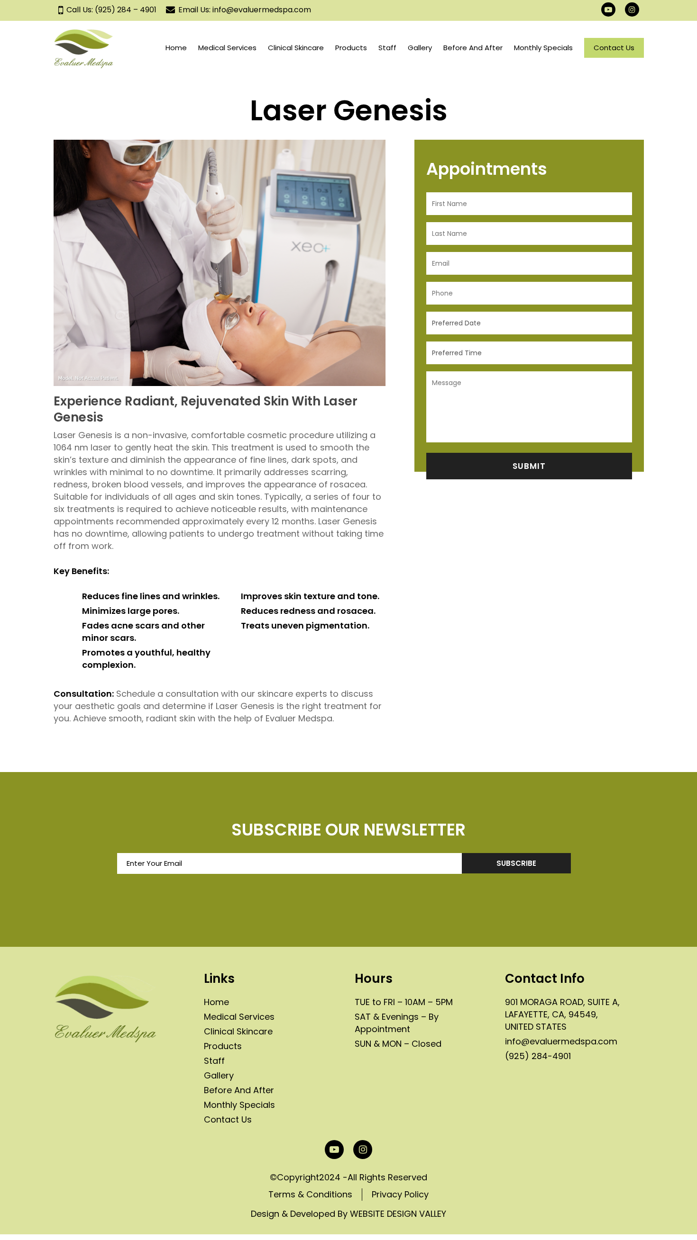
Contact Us (228, 1119)
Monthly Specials (239, 1105)
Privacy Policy (400, 1194)
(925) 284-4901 (538, 1056)
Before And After (239, 1090)
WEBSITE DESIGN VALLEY (398, 1214)
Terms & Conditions (310, 1194)
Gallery (219, 1075)
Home (216, 1002)
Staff (214, 1061)
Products (223, 1046)
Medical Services (239, 1017)
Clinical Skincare (238, 1031)
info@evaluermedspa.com (561, 1041)
